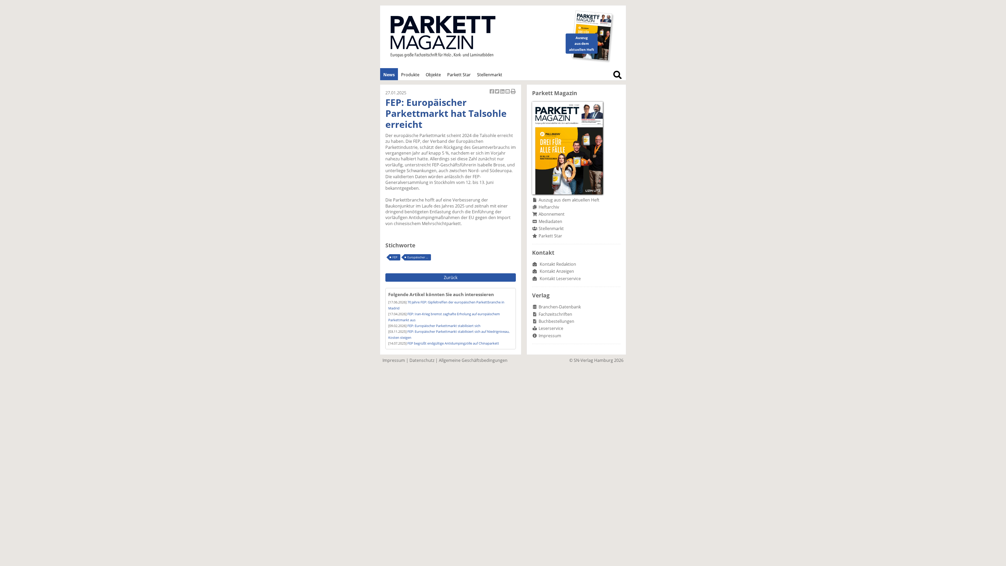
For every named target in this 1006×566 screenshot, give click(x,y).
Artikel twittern (497, 94)
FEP (394, 257)
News (389, 75)
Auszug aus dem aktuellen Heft (569, 200)
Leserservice (551, 328)
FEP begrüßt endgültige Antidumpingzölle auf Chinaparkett (453, 343)
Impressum (550, 336)
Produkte (410, 75)
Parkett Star (459, 75)
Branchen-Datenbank (560, 307)
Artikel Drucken (513, 94)
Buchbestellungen (556, 321)
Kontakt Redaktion (558, 264)
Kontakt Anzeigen (557, 271)
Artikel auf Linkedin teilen (502, 94)
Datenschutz (421, 360)
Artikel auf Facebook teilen (492, 94)
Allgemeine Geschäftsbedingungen (473, 360)
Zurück (450, 277)
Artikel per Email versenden (508, 94)
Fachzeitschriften (555, 314)
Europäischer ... (417, 257)
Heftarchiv (549, 207)
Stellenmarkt (489, 75)
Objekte (433, 75)
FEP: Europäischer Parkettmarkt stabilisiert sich (443, 325)
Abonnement (552, 214)
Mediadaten (550, 221)
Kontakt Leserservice (560, 278)
